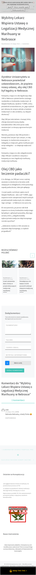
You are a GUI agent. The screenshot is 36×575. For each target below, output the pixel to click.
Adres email (12, 347)
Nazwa (9, 340)
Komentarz (12, 325)
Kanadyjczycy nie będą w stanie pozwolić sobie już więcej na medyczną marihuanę (26, 285)
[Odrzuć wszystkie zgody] (34, 7)
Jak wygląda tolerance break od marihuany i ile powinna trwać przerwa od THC (16, 485)
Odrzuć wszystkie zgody (21, 7)
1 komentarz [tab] (18, 400)
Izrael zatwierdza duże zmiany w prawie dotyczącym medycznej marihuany (9, 285)
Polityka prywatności (18, 10)
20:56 (17, 412)
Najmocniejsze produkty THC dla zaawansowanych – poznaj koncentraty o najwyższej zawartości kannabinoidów (17, 495)
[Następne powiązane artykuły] (32, 255)
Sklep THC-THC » (20, 571)
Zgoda (9, 7)
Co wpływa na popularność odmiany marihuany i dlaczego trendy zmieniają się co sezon (16, 489)
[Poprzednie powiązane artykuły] (28, 255)
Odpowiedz (10, 418)
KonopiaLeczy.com (15, 564)
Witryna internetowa (16, 355)
